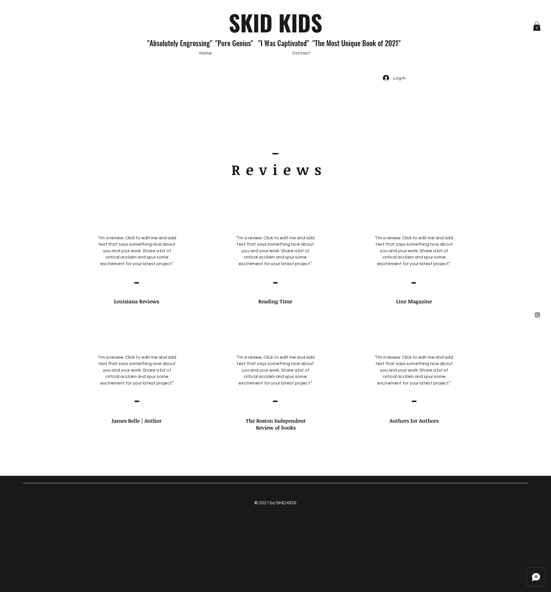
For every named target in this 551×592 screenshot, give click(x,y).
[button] (537, 26)
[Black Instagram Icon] (537, 315)
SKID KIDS (275, 22)
